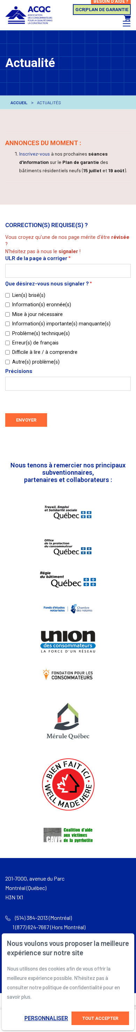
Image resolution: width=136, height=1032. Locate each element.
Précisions (18, 371)
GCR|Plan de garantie (101, 9)
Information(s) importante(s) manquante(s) (61, 323)
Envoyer (26, 420)
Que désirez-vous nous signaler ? (48, 283)
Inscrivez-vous (34, 154)
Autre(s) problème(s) (36, 362)
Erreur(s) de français (35, 343)
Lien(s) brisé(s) (28, 295)
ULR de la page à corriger (38, 258)
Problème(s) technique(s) (41, 333)
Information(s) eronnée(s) (41, 304)
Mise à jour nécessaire (37, 314)
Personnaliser (46, 1018)
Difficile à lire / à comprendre (44, 352)
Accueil (19, 102)
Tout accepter (100, 1018)
